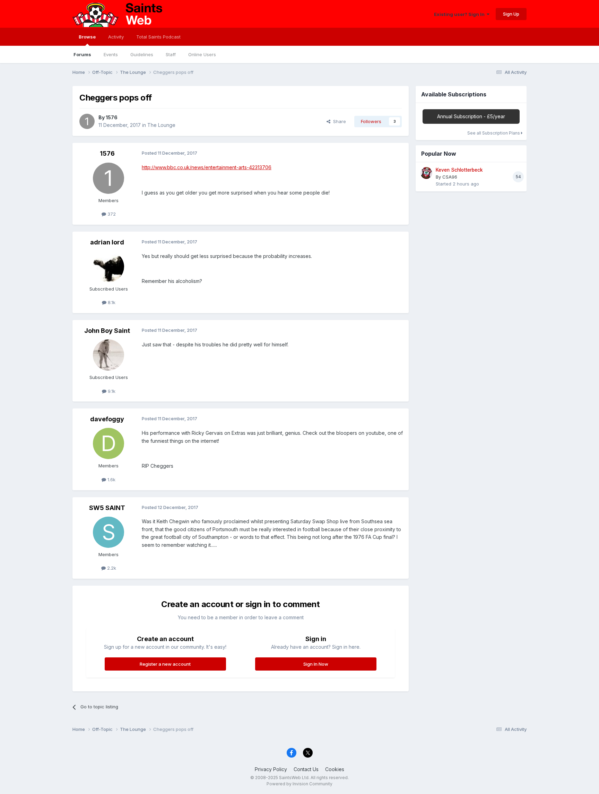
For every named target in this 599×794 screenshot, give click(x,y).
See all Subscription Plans (494, 133)
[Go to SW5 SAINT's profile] (108, 532)
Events (111, 54)
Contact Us (306, 769)
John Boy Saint (107, 330)
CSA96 (449, 177)
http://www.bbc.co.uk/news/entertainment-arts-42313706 (206, 167)
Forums (82, 54)
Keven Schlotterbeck (459, 170)
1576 (112, 117)
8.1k (110, 302)
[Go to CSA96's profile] (426, 173)
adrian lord (107, 242)
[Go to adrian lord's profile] (108, 266)
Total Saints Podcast (158, 37)
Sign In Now (315, 664)
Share (338, 121)
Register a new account (165, 664)
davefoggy (107, 419)
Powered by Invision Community (299, 783)
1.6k (110, 479)
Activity (116, 37)
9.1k (110, 391)
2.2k (111, 568)
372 (111, 214)
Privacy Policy (271, 769)
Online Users (202, 54)
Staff (171, 54)
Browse (87, 37)
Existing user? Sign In (460, 14)
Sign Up (511, 14)
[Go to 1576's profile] (87, 121)
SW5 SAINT (107, 507)
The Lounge (161, 125)
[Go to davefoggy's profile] (108, 443)
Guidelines (141, 54)
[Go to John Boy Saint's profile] (108, 355)
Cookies (334, 769)
